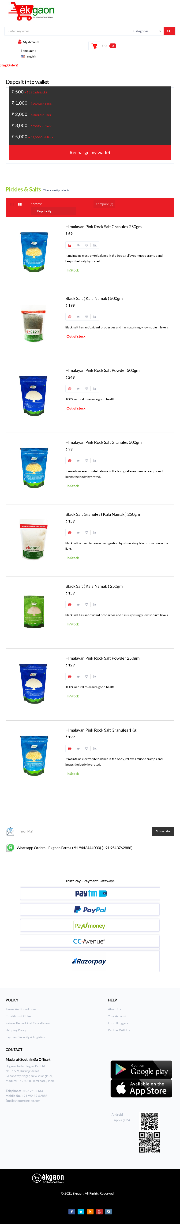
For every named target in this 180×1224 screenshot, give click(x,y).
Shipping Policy (16, 1030)
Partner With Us (119, 1030)
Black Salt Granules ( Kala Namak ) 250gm (102, 514)
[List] (20, 204)
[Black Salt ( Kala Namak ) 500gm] (33, 324)
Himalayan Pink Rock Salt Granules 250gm (103, 226)
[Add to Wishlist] (86, 245)
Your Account (117, 1016)
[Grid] (14, 204)
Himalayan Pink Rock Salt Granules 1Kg (100, 730)
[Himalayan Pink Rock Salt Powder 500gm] (33, 396)
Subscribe (163, 831)
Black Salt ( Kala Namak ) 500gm (94, 298)
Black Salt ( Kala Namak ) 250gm (94, 586)
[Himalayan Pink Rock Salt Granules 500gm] (33, 468)
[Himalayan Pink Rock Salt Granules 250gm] (33, 252)
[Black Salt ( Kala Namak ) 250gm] (33, 611)
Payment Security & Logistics (25, 1037)
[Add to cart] (70, 245)
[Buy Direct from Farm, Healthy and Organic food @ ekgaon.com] (31, 11)
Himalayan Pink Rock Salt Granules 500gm (103, 442)
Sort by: (36, 204)
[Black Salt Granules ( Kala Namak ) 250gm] (33, 539)
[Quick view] (78, 245)
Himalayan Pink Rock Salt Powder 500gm (102, 370)
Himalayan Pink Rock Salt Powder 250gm (102, 658)
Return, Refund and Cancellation (28, 1023)
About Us (114, 1009)
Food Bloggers (118, 1023)
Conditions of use (18, 1016)
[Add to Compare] (95, 245)
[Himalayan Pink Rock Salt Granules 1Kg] (33, 755)
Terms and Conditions (21, 1009)
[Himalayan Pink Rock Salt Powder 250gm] (33, 683)
